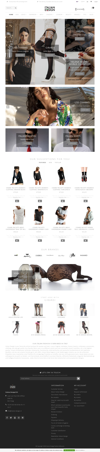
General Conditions (57, 439)
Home (11, 14)
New (50, 162)
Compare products (80, 403)
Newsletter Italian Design (59, 436)
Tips (84, 14)
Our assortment (79, 406)
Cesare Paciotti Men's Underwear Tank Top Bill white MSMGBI (16, 229)
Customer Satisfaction (58, 430)
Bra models (55, 397)
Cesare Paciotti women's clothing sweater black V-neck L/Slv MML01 (15, 189)
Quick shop (16, 187)
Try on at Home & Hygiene (59, 423)
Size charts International (59, 394)
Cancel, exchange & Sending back (60, 427)
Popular (58, 162)
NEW (17, 14)
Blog (91, 14)
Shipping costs (17, 197)
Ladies (23, 14)
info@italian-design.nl (14, 411)
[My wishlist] (91, 1)
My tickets (77, 397)
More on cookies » (80, 450)
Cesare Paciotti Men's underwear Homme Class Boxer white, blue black (61, 229)
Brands (77, 14)
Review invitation (56, 412)
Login (96, 1)
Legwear (59, 14)
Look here (20, 55)
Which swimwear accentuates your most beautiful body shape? (60, 407)
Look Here (79, 73)
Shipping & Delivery (57, 420)
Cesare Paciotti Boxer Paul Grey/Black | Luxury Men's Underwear (84, 229)
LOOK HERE (85, 110)
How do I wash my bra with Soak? (60, 401)
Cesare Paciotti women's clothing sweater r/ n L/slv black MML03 (38, 189)
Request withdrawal (80, 392)
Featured (42, 162)
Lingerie (49, 14)
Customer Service (57, 389)
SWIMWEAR (32, 14)
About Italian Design (57, 392)
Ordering (54, 414)
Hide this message (69, 450)
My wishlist (77, 400)
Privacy (53, 433)
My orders (77, 394)
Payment (54, 417)
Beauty (68, 14)
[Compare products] (87, 1)
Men (41, 14)
